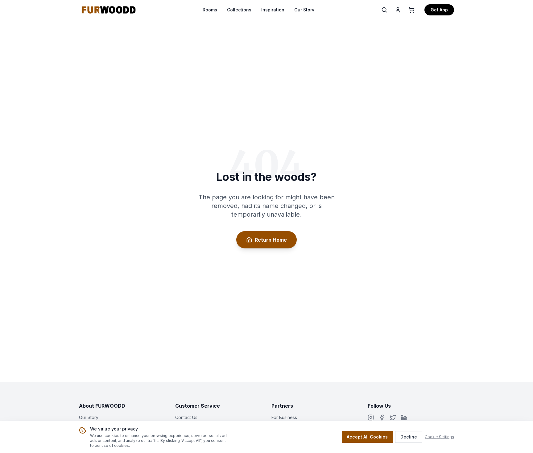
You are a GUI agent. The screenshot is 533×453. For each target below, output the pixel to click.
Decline (408, 436)
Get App (439, 9)
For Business (284, 417)
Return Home (271, 240)
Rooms (210, 9)
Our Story (304, 9)
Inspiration (272, 9)
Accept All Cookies (367, 436)
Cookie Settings (439, 436)
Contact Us (186, 417)
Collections (239, 9)
